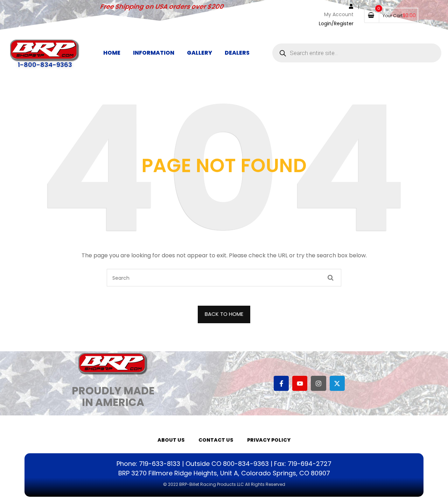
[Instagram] (318, 383)
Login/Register (336, 23)
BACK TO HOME (224, 314)
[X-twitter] (337, 383)
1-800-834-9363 (45, 64)
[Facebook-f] (281, 383)
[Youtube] (299, 383)
